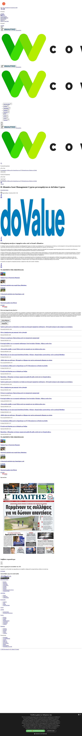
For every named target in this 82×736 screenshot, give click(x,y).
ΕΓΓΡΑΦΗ (3, 571)
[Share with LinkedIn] (1, 197)
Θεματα (4, 630)
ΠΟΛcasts (5, 642)
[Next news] (4, 172)
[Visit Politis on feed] (10, 576)
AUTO (4, 113)
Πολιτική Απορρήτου (53, 728)
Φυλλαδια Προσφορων (8, 613)
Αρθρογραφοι (6, 597)
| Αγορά (2, 184)
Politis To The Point (5, 21)
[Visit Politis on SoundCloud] (9, 576)
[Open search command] (2, 123)
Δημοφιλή (4, 323)
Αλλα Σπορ (5, 621)
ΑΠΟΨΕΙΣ (5, 110)
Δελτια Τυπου (6, 611)
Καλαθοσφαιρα (6, 620)
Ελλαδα (4, 586)
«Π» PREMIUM (6, 638)
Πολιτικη (5, 583)
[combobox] (78, 714)
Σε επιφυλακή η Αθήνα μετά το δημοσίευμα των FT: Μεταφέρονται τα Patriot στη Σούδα (19, 170)
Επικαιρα (5, 629)
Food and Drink (6, 605)
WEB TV (2, 20)
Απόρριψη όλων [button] (50, 730)
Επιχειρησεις (5, 585)
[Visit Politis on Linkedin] (6, 576)
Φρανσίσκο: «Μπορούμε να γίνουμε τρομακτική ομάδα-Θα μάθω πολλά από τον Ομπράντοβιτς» (26, 377)
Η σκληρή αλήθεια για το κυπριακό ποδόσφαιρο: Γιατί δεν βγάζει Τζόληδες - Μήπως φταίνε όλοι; (26, 343)
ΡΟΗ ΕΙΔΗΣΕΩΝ (4, 17)
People (4, 604)
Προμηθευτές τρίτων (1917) (39, 721)
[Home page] (1, 182)
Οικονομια (5, 584)
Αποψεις (5, 624)
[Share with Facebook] (1, 194)
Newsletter (5, 637)
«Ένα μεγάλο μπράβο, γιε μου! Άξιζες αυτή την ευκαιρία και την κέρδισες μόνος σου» (23, 349)
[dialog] (41, 724)
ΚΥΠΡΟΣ (5, 106)
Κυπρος (4, 581)
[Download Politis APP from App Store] (2, 578)
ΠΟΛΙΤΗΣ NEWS (7, 104)
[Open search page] (1, 163)
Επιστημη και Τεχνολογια (8, 589)
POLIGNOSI (3, 19)
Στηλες (4, 595)
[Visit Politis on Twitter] (3, 576)
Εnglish (2, 13)
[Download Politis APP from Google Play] (6, 578)
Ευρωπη (4, 587)
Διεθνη (4, 619)
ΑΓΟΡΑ (5, 115)
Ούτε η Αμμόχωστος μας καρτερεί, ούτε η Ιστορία (14, 332)
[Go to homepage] (8, 29)
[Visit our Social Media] (1, 9)
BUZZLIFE (6, 112)
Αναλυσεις (5, 596)
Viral (4, 603)
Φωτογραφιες (6, 643)
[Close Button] (1, 562)
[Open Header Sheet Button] (2, 27)
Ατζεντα (4, 628)
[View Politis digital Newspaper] (41, 518)
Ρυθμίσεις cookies (45, 728)
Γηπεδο (5, 117)
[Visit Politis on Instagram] (4, 576)
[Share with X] (1, 196)
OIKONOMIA (6, 108)
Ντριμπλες (5, 623)
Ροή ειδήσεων (5, 320)
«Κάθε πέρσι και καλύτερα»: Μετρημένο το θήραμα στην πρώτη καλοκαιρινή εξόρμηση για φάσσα (26, 360)
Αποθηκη (5, 633)
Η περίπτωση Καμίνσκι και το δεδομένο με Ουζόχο (14, 371)
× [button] (80, 714)
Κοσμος (4, 588)
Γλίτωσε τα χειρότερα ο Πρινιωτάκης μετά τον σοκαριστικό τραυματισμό (20, 338)
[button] (41, 733)
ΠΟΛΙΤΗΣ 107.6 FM (7, 646)
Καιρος (4, 644)
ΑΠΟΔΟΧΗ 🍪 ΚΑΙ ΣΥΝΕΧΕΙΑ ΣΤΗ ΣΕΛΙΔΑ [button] (35, 730)
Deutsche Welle (6, 591)
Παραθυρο (5, 120)
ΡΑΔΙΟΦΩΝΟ (4, 16)
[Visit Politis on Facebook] (1, 576)
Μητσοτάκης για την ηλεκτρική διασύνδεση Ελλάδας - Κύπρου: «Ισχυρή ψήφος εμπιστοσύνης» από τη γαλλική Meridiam (33, 354)
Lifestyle (5, 601)
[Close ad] (2, 564)
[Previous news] (2, 172)
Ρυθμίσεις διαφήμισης (43, 726)
